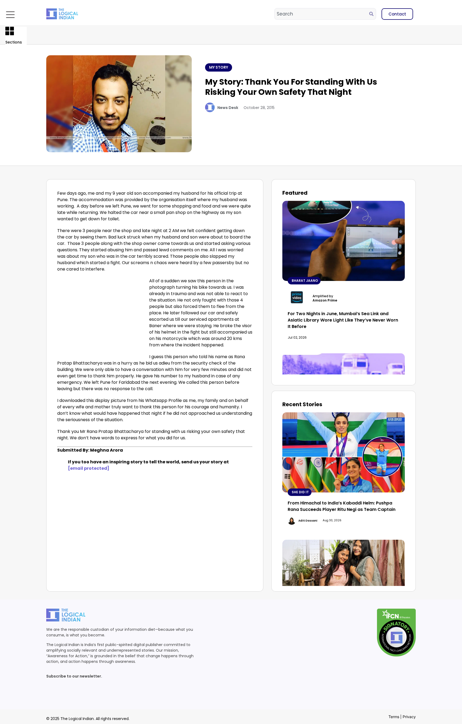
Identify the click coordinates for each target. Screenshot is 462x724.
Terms (393, 716)
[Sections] (9, 31)
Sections (13, 42)
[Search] (372, 14)
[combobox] (322, 14)
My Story (218, 67)
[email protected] (88, 468)
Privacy (409, 716)
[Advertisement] (102, 317)
